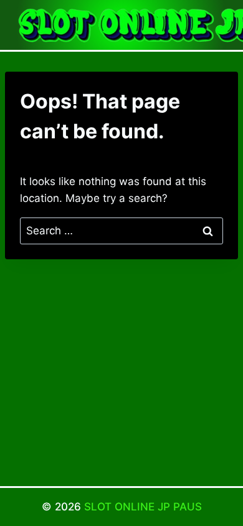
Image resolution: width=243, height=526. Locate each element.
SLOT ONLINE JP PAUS (143, 506)
